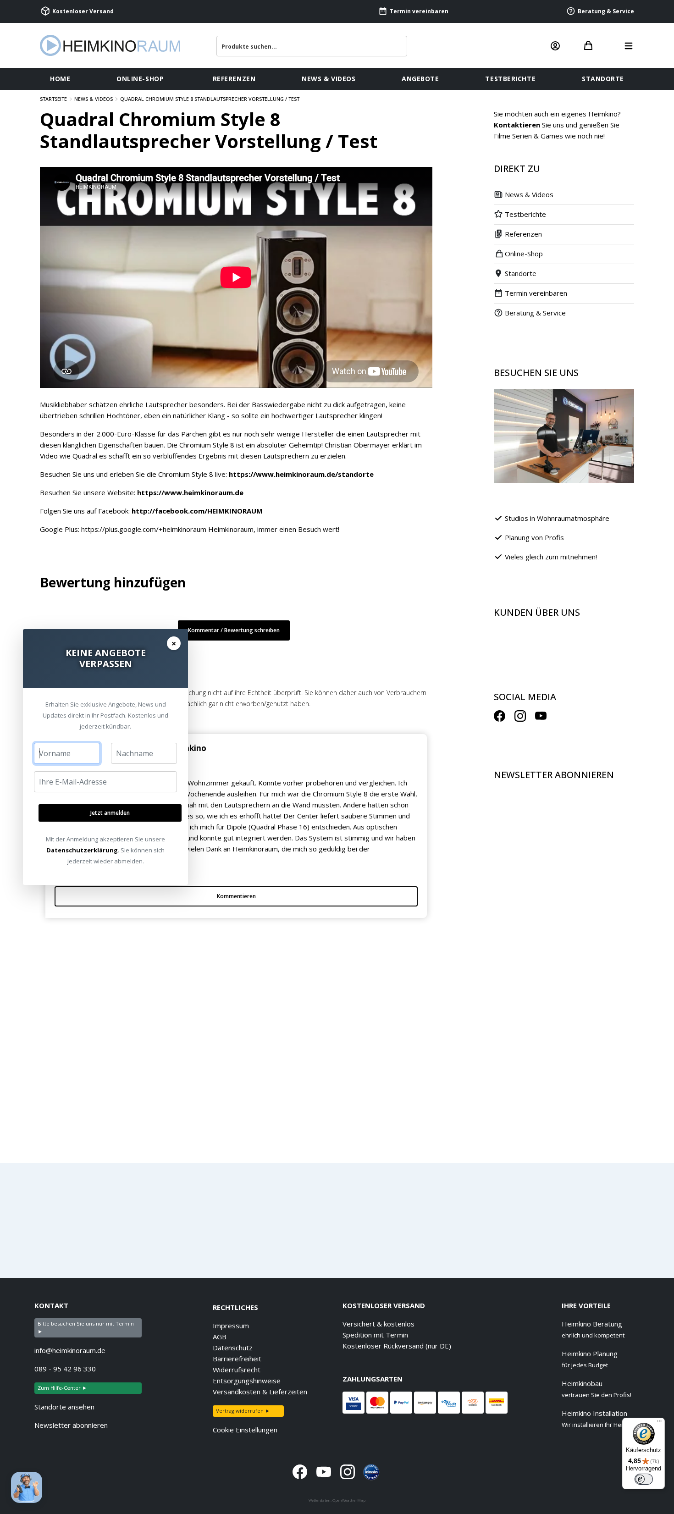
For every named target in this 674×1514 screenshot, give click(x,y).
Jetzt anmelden (110, 813)
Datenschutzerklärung (82, 850)
